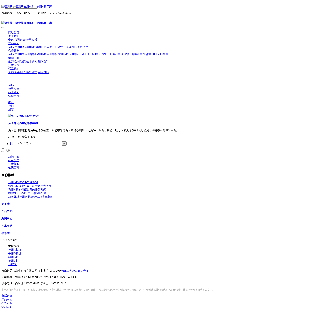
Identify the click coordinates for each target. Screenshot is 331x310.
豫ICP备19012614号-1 (75, 270)
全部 (11, 39)
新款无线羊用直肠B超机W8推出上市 (30, 196)
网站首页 (13, 32)
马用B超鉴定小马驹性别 (23, 182)
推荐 (11, 102)
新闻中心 (13, 156)
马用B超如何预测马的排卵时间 (27, 189)
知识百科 (13, 95)
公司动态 (13, 88)
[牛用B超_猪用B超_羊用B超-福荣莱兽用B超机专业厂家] (165, 6)
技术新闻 (13, 92)
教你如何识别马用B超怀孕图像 (27, 193)
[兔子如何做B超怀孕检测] (24, 115)
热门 (11, 105)
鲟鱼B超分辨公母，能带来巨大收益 (30, 185)
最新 (11, 109)
